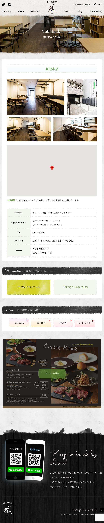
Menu (21, 11)
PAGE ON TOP (84, 510)
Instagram (19, 323)
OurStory (6, 11)
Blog (80, 11)
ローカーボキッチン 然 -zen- (52, 7)
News (67, 11)
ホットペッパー (85, 323)
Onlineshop (96, 11)
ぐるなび (63, 323)
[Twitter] (3, 4)
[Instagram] (9, 4)
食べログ (41, 323)
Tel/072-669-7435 (75, 287)
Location (35, 11)
